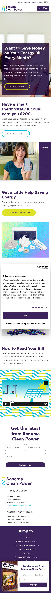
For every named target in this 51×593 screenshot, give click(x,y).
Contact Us (26, 537)
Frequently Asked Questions (26, 545)
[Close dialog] (47, 563)
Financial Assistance (26, 549)
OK (25, 315)
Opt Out (26, 553)
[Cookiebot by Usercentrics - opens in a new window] (37, 267)
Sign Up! (33, 585)
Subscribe (25, 465)
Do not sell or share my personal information (25, 323)
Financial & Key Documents (26, 557)
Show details (37, 307)
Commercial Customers (26, 541)
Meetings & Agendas (24, 2)
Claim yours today (18, 212)
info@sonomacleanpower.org (19, 505)
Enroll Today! (16, 133)
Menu (42, 8)
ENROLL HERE (17, 86)
